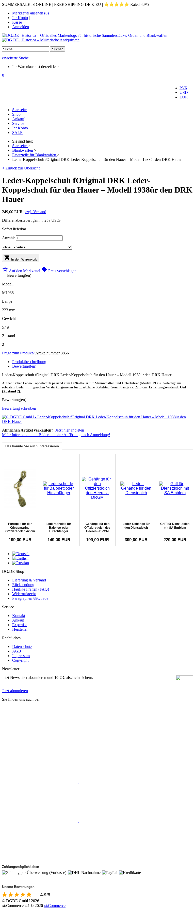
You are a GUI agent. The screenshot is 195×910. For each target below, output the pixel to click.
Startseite (19, 110)
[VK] (40, 820)
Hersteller (20, 629)
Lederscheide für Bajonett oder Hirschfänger (58, 527)
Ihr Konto (20, 17)
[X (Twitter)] (117, 742)
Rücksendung (23, 584)
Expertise (19, 625)
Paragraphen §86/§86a (30, 598)
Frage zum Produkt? (18, 353)
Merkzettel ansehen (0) (30, 13)
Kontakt (18, 615)
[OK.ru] (117, 820)
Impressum (21, 656)
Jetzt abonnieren (15, 691)
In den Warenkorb (20, 257)
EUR (184, 97)
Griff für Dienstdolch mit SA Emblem (174, 525)
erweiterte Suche (15, 58)
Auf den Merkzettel (21, 271)
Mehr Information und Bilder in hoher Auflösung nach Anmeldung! (56, 435)
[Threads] (117, 781)
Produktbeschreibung (29, 361)
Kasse (17, 22)
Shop (16, 114)
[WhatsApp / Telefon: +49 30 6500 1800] (40, 859)
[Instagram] (40, 781)
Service (18, 123)
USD (184, 92)
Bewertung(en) (24, 366)
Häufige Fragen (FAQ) (30, 589)
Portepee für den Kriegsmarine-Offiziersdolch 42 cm (20, 527)
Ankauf (18, 119)
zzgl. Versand (35, 212)
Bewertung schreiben (19, 408)
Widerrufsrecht (24, 594)
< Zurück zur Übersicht (21, 168)
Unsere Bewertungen (18, 887)
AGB (16, 651)
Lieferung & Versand (29, 580)
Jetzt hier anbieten (69, 430)
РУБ (183, 88)
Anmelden (20, 27)
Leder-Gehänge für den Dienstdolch (136, 525)
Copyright (20, 660)
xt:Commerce (55, 905)
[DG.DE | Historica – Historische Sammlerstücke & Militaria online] (97, 37)
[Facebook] (40, 742)
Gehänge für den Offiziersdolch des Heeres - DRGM (97, 527)
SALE (17, 132)
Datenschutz (22, 646)
